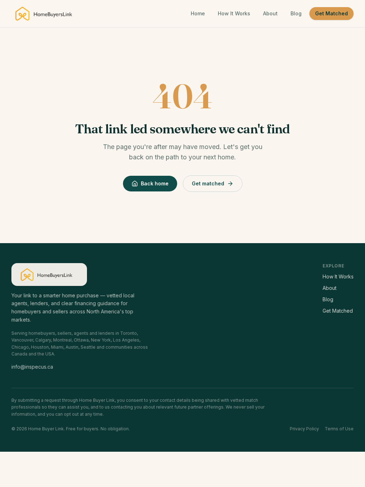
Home (198, 13)
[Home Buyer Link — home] (46, 13)
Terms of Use (339, 428)
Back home (155, 183)
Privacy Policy (304, 428)
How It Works (234, 13)
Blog (296, 13)
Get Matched (331, 13)
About (270, 13)
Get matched (208, 183)
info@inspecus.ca (32, 367)
